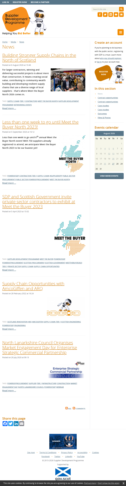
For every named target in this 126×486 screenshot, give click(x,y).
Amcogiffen (37, 322)
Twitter (57, 456)
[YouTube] (116, 14)
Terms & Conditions (47, 452)
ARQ (30, 322)
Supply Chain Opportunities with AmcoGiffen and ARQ (33, 286)
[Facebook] (100, 14)
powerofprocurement (38, 179)
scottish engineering (71, 322)
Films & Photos (104, 117)
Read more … (9, 108)
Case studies (103, 105)
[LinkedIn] (110, 14)
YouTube (81, 456)
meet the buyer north (48, 101)
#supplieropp (56, 176)
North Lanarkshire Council (31, 387)
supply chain (13, 101)
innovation (22, 322)
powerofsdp (13, 176)
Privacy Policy (67, 452)
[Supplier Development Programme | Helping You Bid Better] (24, 22)
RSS (69, 409)
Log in (5, 2)
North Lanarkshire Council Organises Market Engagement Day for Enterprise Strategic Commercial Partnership (39, 347)
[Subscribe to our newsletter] (121, 14)
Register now (20, 2)
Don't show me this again (108, 483)
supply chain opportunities (46, 266)
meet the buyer (46, 259)
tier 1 (22, 101)
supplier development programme (23, 259)
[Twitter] (105, 14)
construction (63, 383)
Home (5, 42)
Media (13, 42)
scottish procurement (34, 263)
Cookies (95, 452)
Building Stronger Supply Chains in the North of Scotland (39, 57)
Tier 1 (39, 383)
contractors (31, 101)
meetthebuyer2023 (74, 263)
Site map (31, 452)
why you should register (110, 58)
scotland (12, 322)
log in (99, 62)
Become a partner (40, 2)
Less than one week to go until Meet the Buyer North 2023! (40, 124)
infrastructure (49, 383)
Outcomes (102, 113)
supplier (32, 383)
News (21, 42)
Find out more (90, 483)
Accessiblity (82, 452)
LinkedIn (68, 456)
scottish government (55, 263)
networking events (23, 105)
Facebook (45, 456)
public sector (21, 179)
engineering (20, 325)
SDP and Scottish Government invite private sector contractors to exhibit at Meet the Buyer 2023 (38, 201)
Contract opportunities (108, 97)
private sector (14, 266)
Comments (80, 409)
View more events (109, 176)
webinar (60, 387)
